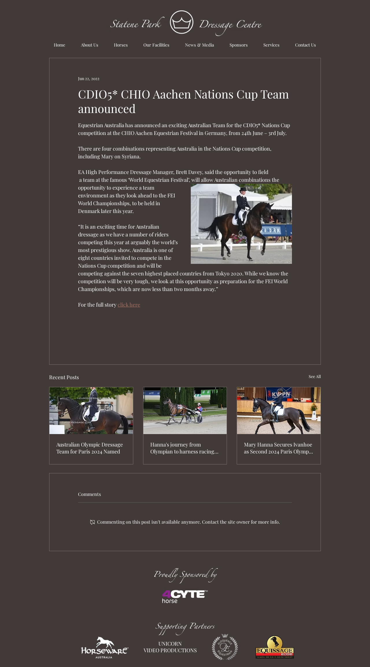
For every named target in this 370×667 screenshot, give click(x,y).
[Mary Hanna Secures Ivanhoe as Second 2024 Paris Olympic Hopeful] (279, 410)
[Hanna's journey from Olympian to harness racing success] (185, 410)
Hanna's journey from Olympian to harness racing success (182, 448)
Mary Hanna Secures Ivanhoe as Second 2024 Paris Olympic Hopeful (278, 448)
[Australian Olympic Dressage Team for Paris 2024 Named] (91, 410)
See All (315, 376)
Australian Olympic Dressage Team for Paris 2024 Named (89, 448)
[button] (121, 45)
